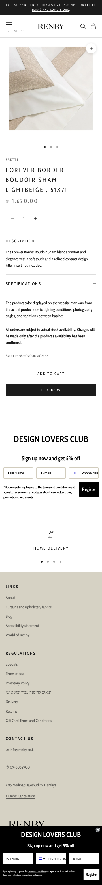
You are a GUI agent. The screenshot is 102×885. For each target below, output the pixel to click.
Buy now (51, 390)
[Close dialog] (98, 830)
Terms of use (15, 673)
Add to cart (51, 373)
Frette (12, 159)
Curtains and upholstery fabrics (29, 606)
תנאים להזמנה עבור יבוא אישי (29, 692)
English (12, 30)
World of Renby (17, 634)
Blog (9, 616)
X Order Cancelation (20, 796)
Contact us (19, 738)
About (10, 597)
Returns (11, 711)
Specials (12, 664)
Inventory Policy (17, 683)
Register (89, 489)
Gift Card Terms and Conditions (29, 720)
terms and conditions (50, 10)
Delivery (12, 701)
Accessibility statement (22, 625)
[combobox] (74, 473)
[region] (51, 541)
